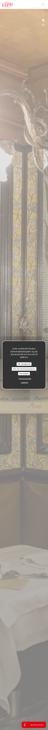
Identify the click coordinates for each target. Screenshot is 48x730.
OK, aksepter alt (24, 364)
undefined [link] (24, 383)
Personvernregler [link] (25, 379)
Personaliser (24, 374)
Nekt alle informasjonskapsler (24, 369)
